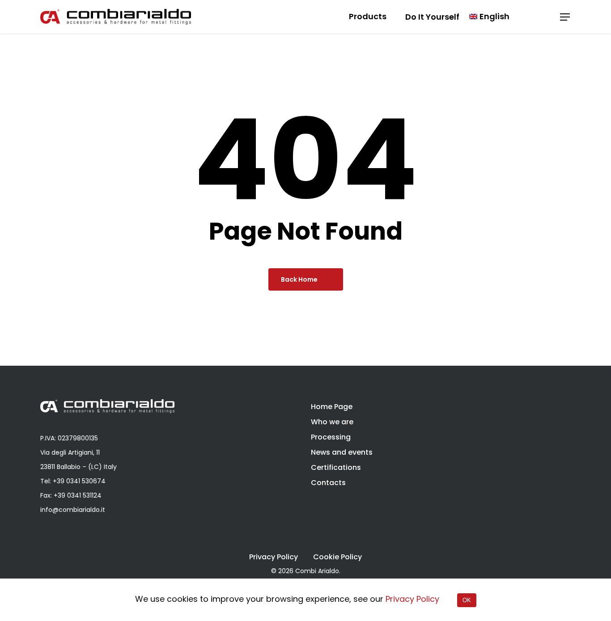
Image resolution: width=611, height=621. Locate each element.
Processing (331, 437)
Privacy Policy (273, 557)
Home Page (331, 406)
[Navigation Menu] (565, 17)
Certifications (336, 467)
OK (466, 600)
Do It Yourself (432, 17)
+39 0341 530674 (79, 481)
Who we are (332, 422)
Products (367, 17)
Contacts (328, 482)
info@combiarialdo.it (72, 509)
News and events (342, 452)
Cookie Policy (337, 557)
